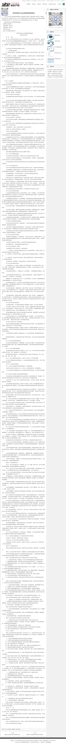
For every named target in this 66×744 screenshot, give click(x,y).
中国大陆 (9, 729)
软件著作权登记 (57, 58)
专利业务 (39, 4)
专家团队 (24, 0)
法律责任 (12, 630)
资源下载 (39, 0)
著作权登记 (45, 4)
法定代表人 (12, 368)
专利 (6, 729)
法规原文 (13, 729)
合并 (24, 228)
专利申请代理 (57, 41)
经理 (39, 59)
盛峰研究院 (28, 0)
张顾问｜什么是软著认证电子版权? (55, 73)
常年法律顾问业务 (58, 46)
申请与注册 (18, 729)
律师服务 (28, 4)
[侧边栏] (44, 10)
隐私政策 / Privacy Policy (55, 0)
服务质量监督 (48, 742)
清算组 (28, 516)
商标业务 (34, 4)
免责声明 (63, 0)
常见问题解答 (34, 0)
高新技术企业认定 (52, 4)
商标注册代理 (57, 35)
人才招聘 (48, 0)
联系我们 (43, 0)
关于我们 (59, 4)
